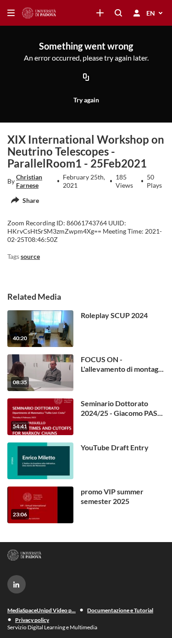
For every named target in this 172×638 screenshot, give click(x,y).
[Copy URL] (86, 77)
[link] (100, 13)
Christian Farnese (29, 181)
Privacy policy (32, 619)
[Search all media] (118, 13)
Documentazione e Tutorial (120, 610)
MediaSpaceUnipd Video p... (41, 610)
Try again (86, 100)
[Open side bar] (11, 13)
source (30, 256)
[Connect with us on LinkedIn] (16, 584)
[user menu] (136, 13)
